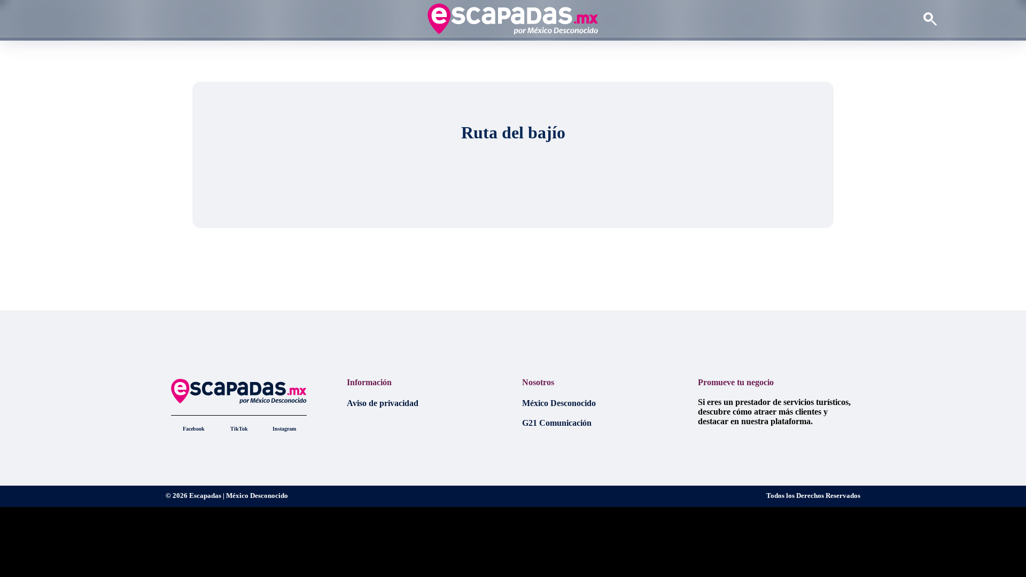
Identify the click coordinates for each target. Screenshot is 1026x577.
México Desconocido (559, 403)
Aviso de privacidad (382, 403)
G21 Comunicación (557, 422)
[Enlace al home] (513, 18)
